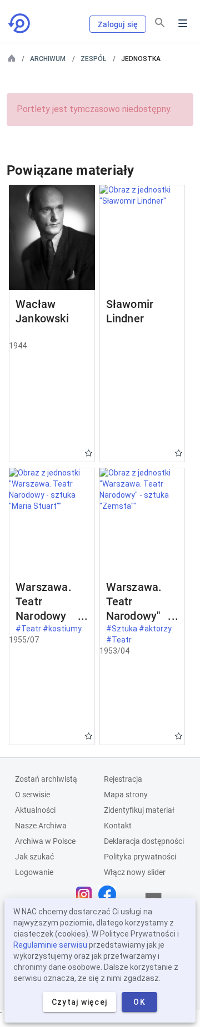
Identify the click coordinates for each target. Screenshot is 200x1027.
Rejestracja (123, 779)
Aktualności (35, 810)
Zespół (93, 59)
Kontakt (118, 825)
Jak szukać (34, 856)
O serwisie (32, 794)
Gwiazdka (88, 453)
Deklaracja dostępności (144, 841)
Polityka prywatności (140, 856)
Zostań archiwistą (46, 779)
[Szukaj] (160, 23)
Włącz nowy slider (135, 872)
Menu (182, 23)
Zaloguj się (118, 24)
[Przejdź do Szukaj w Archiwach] (20, 23)
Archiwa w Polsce (45, 841)
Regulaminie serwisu (50, 944)
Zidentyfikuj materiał (139, 810)
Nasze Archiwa (41, 825)
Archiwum (48, 59)
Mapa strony (126, 794)
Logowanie (34, 872)
